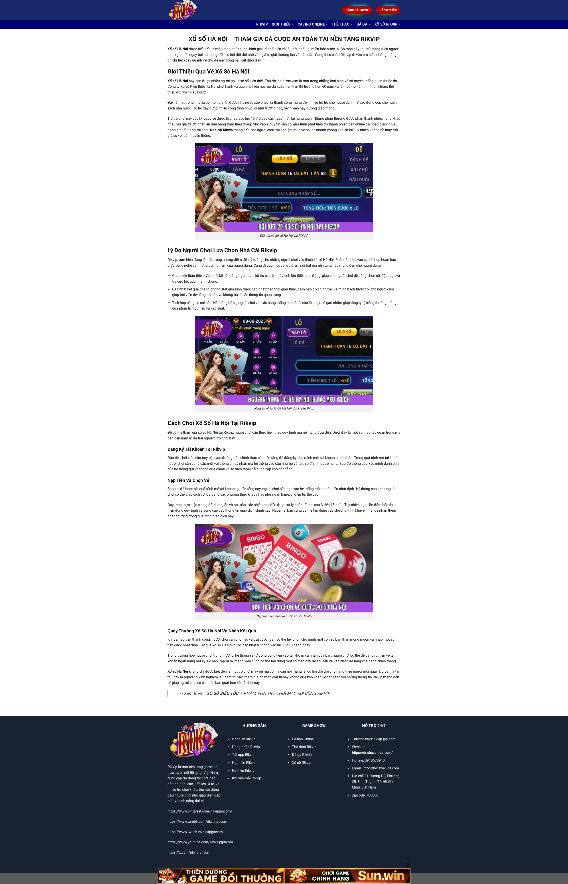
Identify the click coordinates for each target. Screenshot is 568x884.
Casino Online (311, 24)
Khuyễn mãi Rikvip (246, 778)
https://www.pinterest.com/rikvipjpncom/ (200, 811)
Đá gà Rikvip (302, 755)
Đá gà (362, 24)
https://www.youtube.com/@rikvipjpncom (200, 842)
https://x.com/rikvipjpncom (189, 852)
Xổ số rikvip (386, 24)
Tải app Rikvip (243, 755)
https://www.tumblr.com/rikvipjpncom (197, 821)
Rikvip (262, 24)
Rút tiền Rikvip (243, 770)
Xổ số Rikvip (301, 763)
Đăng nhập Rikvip (246, 747)
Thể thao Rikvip (304, 747)
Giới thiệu (281, 24)
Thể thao (340, 24)
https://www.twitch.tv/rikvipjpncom (195, 832)
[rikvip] (190, 10)
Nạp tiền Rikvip (244, 763)
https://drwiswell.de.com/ (372, 753)
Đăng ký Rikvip (243, 739)
